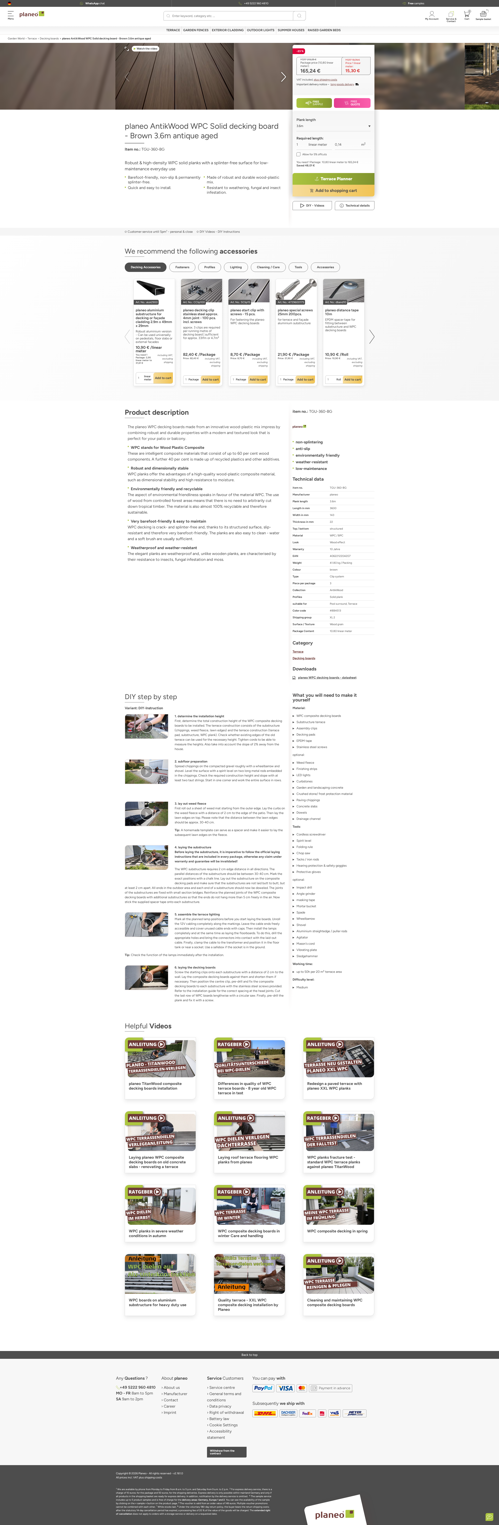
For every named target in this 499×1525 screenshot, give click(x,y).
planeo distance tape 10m (342, 312)
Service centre (222, 1387)
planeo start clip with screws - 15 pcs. (247, 312)
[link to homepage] (32, 14)
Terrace (32, 38)
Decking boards (49, 38)
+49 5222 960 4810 (256, 3)
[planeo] (333, 427)
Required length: (310, 138)
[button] (9, 3)
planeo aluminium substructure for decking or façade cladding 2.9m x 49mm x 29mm (154, 318)
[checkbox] (311, 154)
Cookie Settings (223, 1425)
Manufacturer (175, 1393)
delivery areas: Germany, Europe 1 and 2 (203, 1499)
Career (169, 1406)
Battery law (219, 1418)
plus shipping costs (325, 79)
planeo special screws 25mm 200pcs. (295, 312)
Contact (171, 1400)
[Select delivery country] (9, 3)
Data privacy (220, 1406)
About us (172, 1387)
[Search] (168, 16)
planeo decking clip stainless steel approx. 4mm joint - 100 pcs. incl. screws (200, 316)
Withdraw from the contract (222, 1452)
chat (95, 3)
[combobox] (333, 127)
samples (416, 3)
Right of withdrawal (226, 1412)
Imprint (170, 1412)
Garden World (16, 38)
